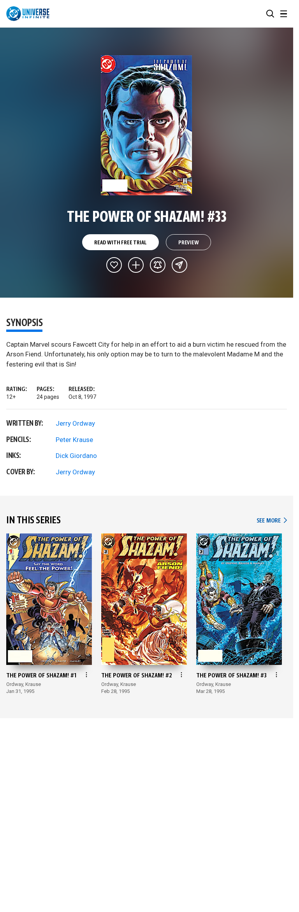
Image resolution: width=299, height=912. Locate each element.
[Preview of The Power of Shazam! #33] (146, 125)
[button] (270, 13)
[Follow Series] (157, 265)
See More (272, 521)
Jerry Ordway (75, 423)
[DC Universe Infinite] (27, 13)
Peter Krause (74, 440)
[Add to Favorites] (114, 265)
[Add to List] (136, 265)
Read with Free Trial (120, 242)
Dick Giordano (76, 456)
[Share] (179, 265)
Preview (188, 242)
